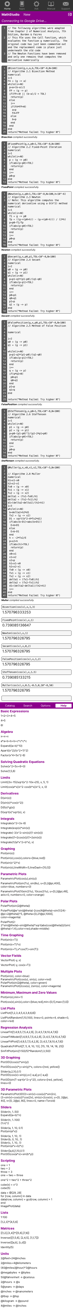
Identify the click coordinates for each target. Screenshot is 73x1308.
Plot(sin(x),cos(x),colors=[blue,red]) (23, 858)
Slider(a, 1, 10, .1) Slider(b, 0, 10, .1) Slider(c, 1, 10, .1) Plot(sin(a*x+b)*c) (12, 1141)
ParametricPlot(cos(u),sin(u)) (19, 878)
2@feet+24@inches (13, 1258)
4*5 (3, 720)
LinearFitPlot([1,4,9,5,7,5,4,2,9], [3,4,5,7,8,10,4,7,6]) (32, 1041)
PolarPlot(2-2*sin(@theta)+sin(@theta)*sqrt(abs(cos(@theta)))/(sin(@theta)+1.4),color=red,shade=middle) (35, 925)
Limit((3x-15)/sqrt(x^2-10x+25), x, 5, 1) (24, 782)
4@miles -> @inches (13, 1305)
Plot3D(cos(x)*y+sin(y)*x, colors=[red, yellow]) (30, 1066)
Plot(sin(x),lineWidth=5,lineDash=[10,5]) (25, 867)
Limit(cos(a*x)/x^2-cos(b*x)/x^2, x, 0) (24, 787)
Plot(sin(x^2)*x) (10, 862)
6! (2, 725)
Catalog (10, 705)
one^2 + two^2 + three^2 (16, 1180)
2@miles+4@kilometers (16, 1263)
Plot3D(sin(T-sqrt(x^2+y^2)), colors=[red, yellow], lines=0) (32, 1081)
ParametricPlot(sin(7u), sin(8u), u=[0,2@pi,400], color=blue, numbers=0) (31, 885)
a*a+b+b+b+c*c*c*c (14, 741)
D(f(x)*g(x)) (8, 807)
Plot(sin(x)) (7, 853)
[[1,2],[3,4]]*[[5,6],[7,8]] (15, 1233)
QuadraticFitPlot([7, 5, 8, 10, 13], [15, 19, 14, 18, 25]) (32, 1046)
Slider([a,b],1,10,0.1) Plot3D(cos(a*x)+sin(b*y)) (17, 1152)
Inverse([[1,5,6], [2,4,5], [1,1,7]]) (20, 1237)
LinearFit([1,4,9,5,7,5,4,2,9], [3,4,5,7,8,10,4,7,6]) (29, 1032)
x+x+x (5, 736)
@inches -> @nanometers (17, 1291)
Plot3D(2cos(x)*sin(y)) (15, 1062)
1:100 (4, 1217)
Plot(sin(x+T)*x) (11, 944)
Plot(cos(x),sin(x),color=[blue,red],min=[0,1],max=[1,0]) (35, 1001)
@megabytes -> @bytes (15, 1272)
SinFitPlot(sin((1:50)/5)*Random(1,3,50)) (25, 1051)
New (27, 14)
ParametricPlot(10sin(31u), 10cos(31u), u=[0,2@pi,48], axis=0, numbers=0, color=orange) (34, 893)
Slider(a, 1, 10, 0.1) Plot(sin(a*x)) (12, 1129)
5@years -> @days (12, 1286)
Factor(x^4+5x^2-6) (13, 755)
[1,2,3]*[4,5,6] (9, 1222)
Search (27, 705)
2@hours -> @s (10, 1282)
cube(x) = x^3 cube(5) (9, 1186)
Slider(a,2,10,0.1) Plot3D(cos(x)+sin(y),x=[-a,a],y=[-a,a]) (24, 1073)
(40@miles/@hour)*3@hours (19, 1267)
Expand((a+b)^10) (11, 745)
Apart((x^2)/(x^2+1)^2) (14, 750)
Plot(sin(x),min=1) (12, 997)
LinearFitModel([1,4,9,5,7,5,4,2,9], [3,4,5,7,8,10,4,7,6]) (33, 1036)
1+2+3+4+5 (8, 715)
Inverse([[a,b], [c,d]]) (13, 1242)
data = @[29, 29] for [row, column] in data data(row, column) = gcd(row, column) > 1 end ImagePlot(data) (26, 1199)
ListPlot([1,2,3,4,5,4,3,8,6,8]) (18, 1013)
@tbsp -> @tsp (10, 1296)
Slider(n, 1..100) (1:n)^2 (10, 1121)
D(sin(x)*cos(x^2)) (12, 802)
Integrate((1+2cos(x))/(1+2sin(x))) (21, 837)
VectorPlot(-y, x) (11, 960)
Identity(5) (7, 1247)
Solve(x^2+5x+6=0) (13, 766)
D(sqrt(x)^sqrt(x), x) (13, 812)
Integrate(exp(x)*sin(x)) (15, 828)
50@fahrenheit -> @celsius (18, 1277)
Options (45, 705)
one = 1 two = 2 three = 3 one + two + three (12, 1170)
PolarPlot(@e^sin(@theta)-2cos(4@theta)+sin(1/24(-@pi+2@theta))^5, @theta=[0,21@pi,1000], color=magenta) (33, 914)
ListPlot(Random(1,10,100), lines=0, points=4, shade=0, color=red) (35, 1019)
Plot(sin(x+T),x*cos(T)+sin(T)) (19, 949)
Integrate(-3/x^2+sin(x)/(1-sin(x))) (22, 832)
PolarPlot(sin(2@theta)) (15, 905)
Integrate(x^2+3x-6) (13, 823)
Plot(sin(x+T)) (9, 939)
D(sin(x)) (6, 798)
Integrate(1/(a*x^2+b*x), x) (17, 842)
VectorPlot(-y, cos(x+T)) (15, 965)
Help (63, 705)
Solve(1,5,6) (8, 771)
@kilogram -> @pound (14, 1301)
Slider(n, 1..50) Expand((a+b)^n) (11, 1113)
